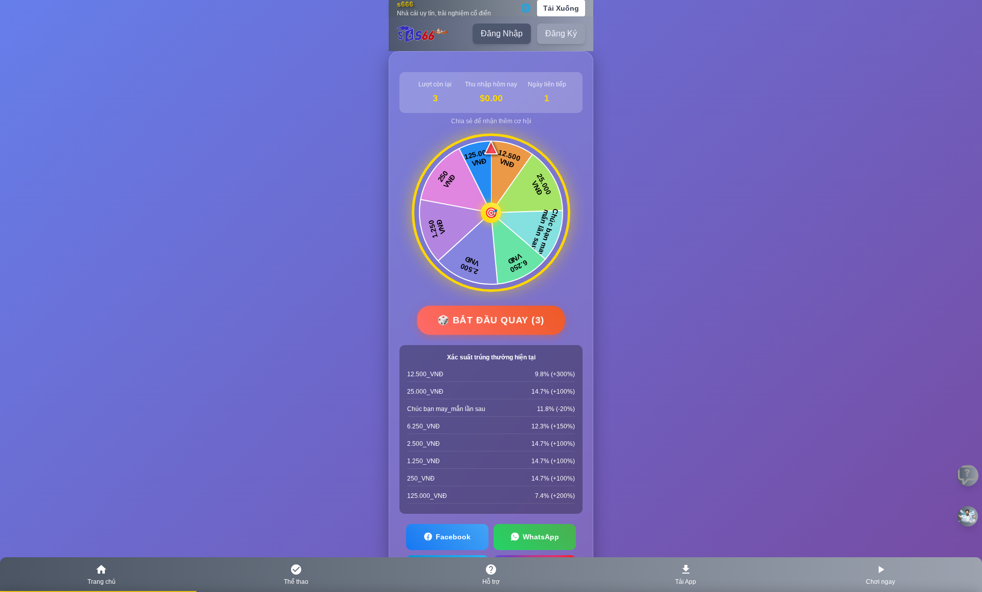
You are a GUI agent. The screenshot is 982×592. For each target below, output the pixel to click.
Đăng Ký (561, 33)
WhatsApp (541, 537)
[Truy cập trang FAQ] (967, 475)
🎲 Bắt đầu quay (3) (490, 320)
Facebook (453, 537)
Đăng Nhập (502, 33)
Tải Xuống (561, 8)
